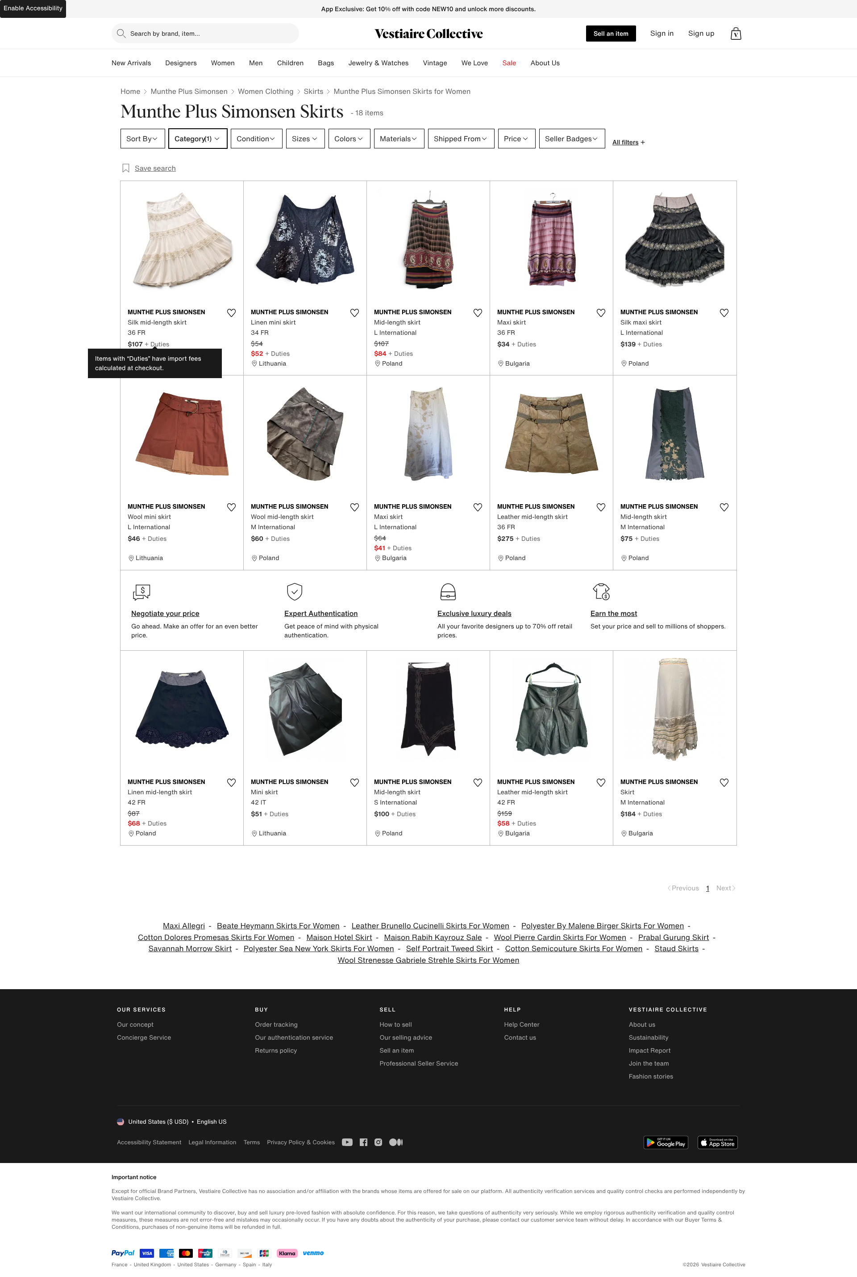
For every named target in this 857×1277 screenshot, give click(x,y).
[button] (736, 33)
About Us (545, 63)
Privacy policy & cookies (301, 1142)
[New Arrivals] (158, 63)
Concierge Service (144, 1037)
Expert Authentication (321, 613)
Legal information (212, 1142)
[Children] (310, 63)
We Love (475, 63)
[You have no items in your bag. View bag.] (736, 33)
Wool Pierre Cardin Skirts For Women (560, 937)
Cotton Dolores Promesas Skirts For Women (216, 937)
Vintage (435, 63)
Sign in (662, 33)
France (120, 1264)
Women (223, 63)
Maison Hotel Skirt (339, 937)
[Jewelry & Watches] (415, 63)
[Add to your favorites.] (231, 313)
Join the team (649, 1063)
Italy (267, 1264)
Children (290, 63)
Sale (509, 63)
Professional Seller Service (418, 1063)
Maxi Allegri (184, 925)
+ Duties (157, 344)
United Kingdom (152, 1264)
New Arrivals (131, 63)
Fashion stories (651, 1076)
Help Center (522, 1024)
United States (193, 1264)
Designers (181, 63)
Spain (249, 1264)
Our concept (135, 1024)
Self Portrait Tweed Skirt (449, 948)
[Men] (270, 63)
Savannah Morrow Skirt (190, 948)
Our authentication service (294, 1037)
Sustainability (649, 1037)
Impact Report (650, 1050)
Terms (251, 1142)
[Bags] (341, 63)
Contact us (520, 1037)
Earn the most (614, 613)
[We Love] (495, 63)
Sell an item (611, 33)
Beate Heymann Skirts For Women (278, 925)
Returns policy (276, 1050)
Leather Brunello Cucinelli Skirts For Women (431, 925)
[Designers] (204, 63)
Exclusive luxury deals (474, 613)
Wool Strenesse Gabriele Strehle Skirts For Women (429, 960)
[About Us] (566, 63)
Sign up (701, 33)
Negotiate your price (165, 613)
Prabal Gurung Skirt (673, 937)
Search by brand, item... (165, 33)
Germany (226, 1264)
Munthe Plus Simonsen (189, 91)
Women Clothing (266, 91)
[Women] (241, 63)
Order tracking (276, 1024)
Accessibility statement (149, 1142)
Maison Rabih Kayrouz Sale (433, 937)
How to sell (395, 1024)
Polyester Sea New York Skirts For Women (319, 948)
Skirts (314, 91)
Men (256, 63)
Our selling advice (405, 1037)
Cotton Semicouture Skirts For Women (574, 948)
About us (642, 1024)
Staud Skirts (676, 948)
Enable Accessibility (33, 8)
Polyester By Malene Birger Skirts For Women (602, 925)
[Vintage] (454, 63)
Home (130, 91)
